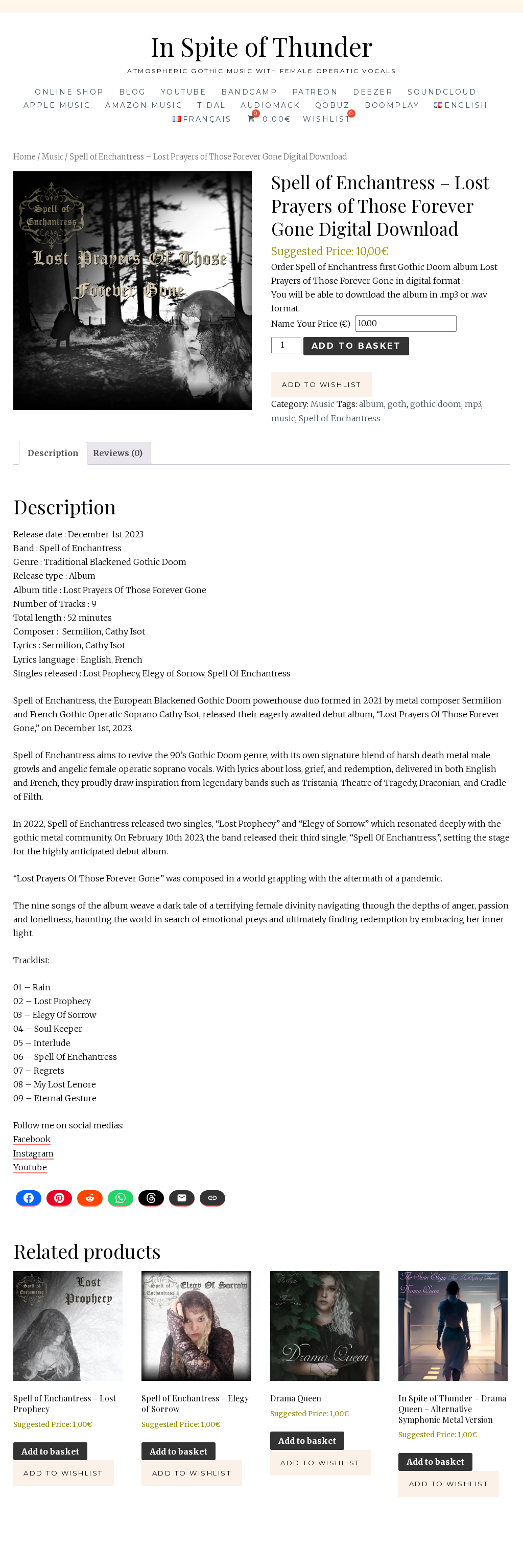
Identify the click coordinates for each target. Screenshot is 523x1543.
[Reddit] (90, 1198)
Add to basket (356, 346)
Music (52, 157)
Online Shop (69, 92)
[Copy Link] (212, 1198)
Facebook (32, 1139)
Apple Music (57, 105)
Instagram (33, 1153)
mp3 (473, 404)
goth (397, 404)
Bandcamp (249, 92)
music (283, 418)
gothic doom (435, 404)
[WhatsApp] (120, 1198)
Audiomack (270, 105)
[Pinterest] (59, 1198)
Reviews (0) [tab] (117, 453)
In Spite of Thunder (262, 46)
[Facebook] (28, 1198)
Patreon (315, 92)
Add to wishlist (322, 384)
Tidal (211, 105)
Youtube (184, 92)
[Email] (182, 1198)
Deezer (373, 92)
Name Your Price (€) (310, 324)
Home (24, 157)
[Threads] (151, 1198)
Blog (132, 92)
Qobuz (332, 105)
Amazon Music (143, 105)
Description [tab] (53, 453)
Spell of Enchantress (340, 418)
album (371, 404)
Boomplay (392, 105)
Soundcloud (442, 92)
